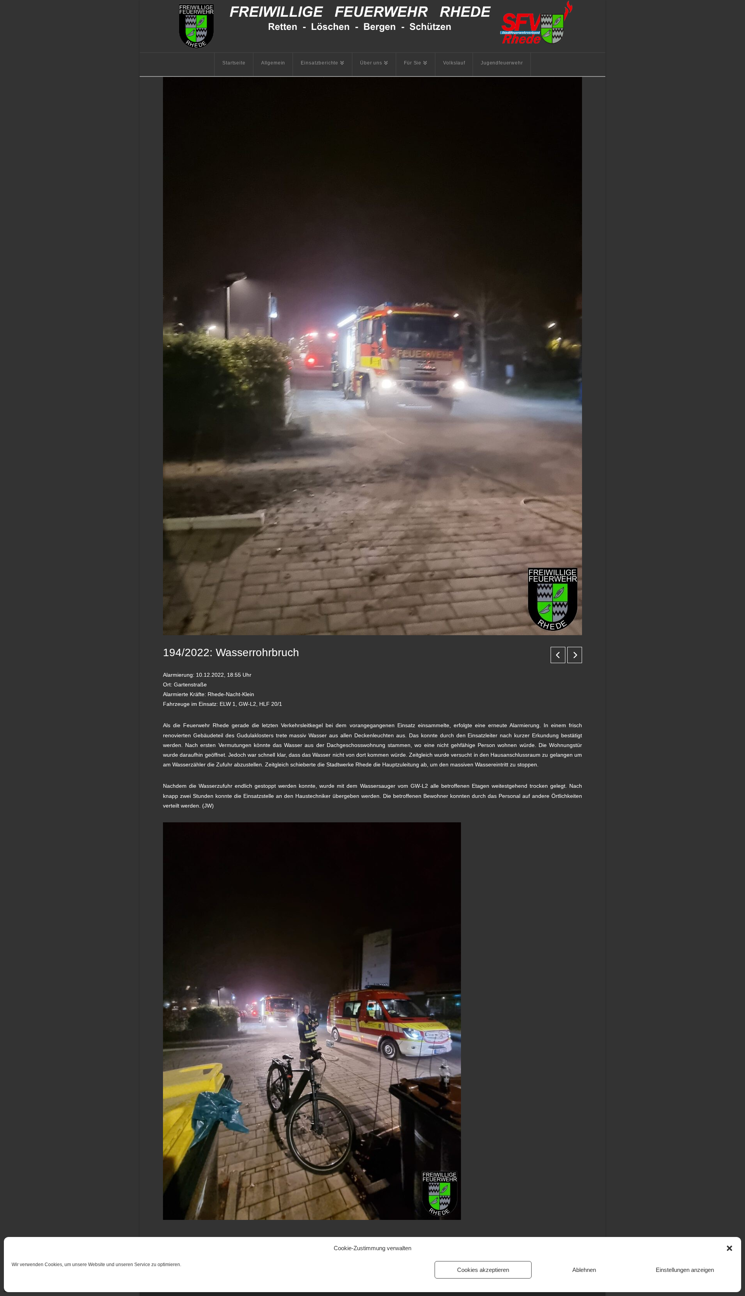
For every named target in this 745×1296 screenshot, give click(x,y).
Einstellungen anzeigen (685, 1269)
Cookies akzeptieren (483, 1269)
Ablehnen (584, 1269)
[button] (729, 1248)
